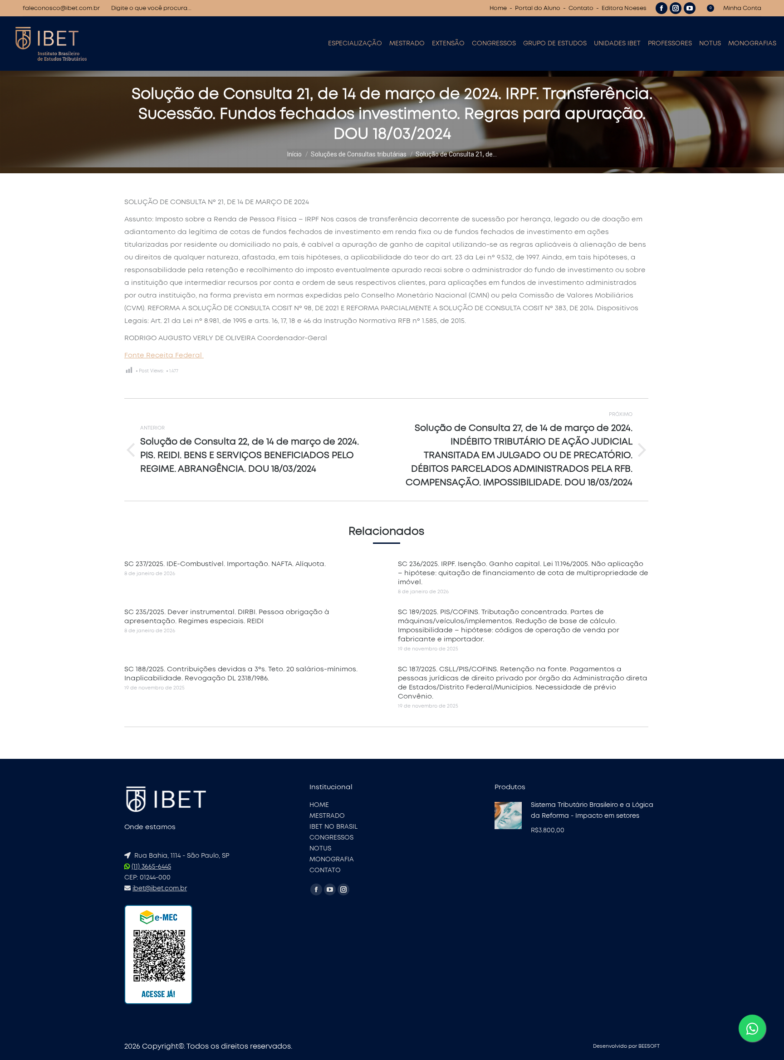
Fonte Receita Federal (164, 355)
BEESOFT (649, 1046)
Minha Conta (742, 8)
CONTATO (325, 870)
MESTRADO (327, 816)
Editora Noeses (624, 8)
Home (498, 8)
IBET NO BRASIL (333, 827)
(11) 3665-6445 (151, 867)
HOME (319, 805)
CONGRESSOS (331, 838)
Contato (580, 8)
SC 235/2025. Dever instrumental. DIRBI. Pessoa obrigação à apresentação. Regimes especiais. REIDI (226, 617)
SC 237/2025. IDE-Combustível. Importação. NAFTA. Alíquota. (225, 564)
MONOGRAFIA (331, 859)
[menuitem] (355, 43)
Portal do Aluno (537, 8)
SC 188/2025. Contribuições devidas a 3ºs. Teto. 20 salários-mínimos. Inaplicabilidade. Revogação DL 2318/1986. (241, 674)
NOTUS (320, 848)
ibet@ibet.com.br (159, 888)
